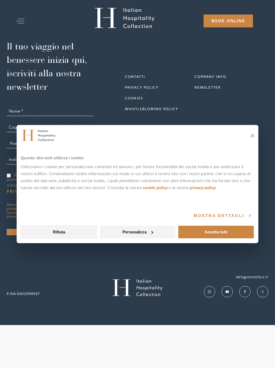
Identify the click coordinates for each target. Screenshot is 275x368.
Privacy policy (142, 87)
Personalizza (134, 232)
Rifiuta (59, 232)
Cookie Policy (155, 187)
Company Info (210, 77)
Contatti (135, 77)
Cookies (134, 98)
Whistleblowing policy (151, 109)
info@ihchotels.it (252, 277)
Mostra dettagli (219, 215)
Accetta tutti (216, 232)
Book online (228, 21)
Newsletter (207, 87)
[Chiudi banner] (252, 136)
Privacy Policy (203, 187)
